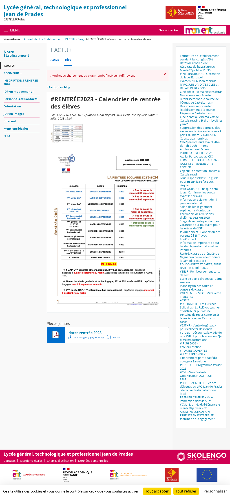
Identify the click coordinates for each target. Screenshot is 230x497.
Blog (81, 39)
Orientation (12, 106)
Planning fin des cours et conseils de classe (196, 287)
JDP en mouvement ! (18, 91)
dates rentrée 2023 (85, 332)
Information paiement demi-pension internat (199, 201)
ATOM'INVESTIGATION (195, 412)
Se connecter (169, 30)
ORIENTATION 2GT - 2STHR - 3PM (198, 377)
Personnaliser (215, 491)
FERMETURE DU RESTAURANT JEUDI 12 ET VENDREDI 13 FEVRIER (199, 163)
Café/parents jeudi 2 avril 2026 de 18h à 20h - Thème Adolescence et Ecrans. (200, 145)
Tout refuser (186, 491)
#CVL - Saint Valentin (194, 372)
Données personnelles (93, 460)
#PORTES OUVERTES (193, 350)
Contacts (9, 460)
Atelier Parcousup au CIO (196, 156)
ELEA (7, 136)
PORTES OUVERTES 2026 (196, 153)
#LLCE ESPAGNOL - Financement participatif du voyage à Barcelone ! (198, 357)
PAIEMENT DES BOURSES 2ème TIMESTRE (200, 295)
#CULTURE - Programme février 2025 (200, 367)
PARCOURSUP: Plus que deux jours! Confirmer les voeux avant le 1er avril (199, 192)
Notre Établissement (49, 39)
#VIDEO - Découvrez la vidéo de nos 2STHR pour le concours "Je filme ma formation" (201, 336)
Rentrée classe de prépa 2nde (199, 253)
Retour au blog (58, 87)
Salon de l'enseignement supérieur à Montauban (196, 208)
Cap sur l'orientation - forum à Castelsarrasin (200, 172)
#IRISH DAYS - (189, 343)
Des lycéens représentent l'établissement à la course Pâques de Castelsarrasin (197, 109)
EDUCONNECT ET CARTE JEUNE (200, 264)
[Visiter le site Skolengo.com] (201, 460)
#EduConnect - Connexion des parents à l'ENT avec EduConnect (200, 235)
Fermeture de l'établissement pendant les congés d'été (199, 57)
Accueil (28, 39)
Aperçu (113, 337)
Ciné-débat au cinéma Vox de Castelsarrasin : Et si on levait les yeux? (201, 120)
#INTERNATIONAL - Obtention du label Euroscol (200, 75)
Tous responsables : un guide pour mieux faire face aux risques (199, 181)
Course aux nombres (194, 138)
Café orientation (190, 347)
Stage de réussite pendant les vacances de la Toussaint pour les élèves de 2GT (200, 224)
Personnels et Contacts (20, 99)
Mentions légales (16, 128)
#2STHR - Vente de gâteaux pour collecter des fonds (198, 327)
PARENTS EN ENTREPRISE (197, 415)
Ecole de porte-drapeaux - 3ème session (201, 280)
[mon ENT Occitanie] (205, 30)
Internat (10, 121)
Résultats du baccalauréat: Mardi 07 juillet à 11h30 (197, 68)
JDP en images (14, 114)
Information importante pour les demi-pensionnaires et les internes (199, 246)
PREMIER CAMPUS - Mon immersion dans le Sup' (196, 399)
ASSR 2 (184, 300)
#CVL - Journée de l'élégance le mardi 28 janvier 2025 (200, 406)
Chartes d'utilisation (60, 460)
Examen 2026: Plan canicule (198, 81)
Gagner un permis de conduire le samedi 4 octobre (200, 259)
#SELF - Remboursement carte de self (200, 273)
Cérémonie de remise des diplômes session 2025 (197, 216)
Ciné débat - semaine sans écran (201, 92)
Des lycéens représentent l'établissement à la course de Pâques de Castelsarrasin (199, 98)
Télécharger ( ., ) (89, 337)
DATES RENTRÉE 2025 (194, 268)
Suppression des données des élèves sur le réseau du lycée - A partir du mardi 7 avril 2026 (200, 131)
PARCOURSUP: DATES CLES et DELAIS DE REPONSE (199, 86)
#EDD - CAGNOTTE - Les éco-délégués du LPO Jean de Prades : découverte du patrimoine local (201, 388)
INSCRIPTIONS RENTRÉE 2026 (21, 82)
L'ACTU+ (70, 39)
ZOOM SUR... (13, 73)
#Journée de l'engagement (197, 419)
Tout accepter (157, 491)
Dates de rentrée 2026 (194, 63)
